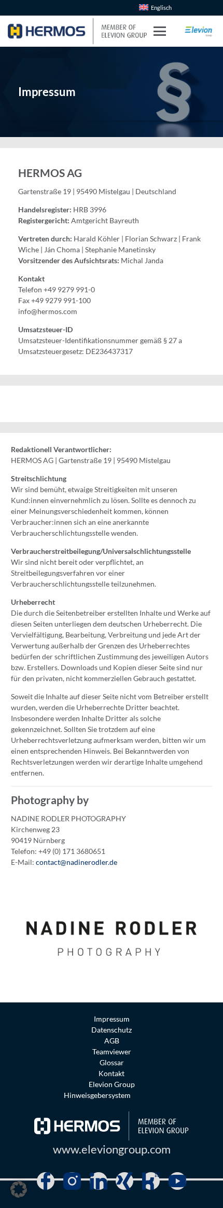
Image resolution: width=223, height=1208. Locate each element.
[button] (159, 31)
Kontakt (111, 1073)
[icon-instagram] (72, 1181)
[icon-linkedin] (98, 1181)
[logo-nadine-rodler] (111, 935)
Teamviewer (111, 1051)
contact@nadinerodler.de (76, 862)
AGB (111, 1040)
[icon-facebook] (45, 1181)
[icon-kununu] (151, 1181)
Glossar (112, 1062)
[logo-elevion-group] (199, 31)
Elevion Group (112, 1084)
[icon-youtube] (177, 1181)
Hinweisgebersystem (97, 1095)
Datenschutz (111, 1029)
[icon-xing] (124, 1181)
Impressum (112, 1018)
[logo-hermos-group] (77, 31)
